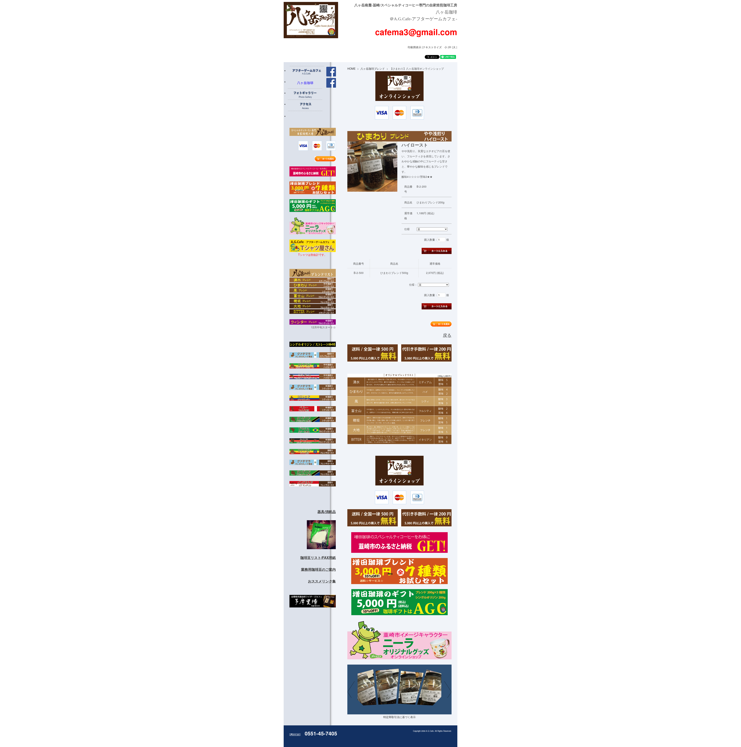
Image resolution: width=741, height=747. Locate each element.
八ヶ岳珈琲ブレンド (372, 68)
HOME (351, 68)
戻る (447, 335)
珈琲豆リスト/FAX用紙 (318, 557)
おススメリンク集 (322, 581)
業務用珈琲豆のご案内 (318, 569)
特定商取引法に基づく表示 (399, 717)
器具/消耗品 (326, 511)
